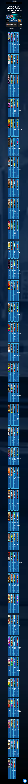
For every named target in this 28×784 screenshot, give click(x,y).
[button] (21, 24)
